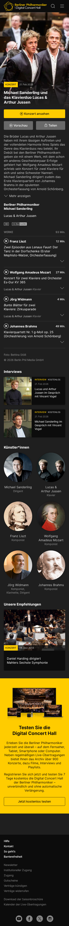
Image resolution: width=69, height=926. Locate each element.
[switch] (62, 261)
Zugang (9, 875)
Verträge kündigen (15, 885)
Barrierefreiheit (13, 856)
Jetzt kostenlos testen (34, 801)
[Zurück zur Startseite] (25, 6)
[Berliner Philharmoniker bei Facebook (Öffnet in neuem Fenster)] (29, 918)
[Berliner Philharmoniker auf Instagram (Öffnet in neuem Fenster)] (50, 918)
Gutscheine (11, 880)
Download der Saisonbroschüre (23, 899)
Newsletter (10, 864)
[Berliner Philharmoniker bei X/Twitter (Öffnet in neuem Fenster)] (39, 918)
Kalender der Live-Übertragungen (25, 904)
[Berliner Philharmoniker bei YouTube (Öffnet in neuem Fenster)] (19, 918)
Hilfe (6, 841)
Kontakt (8, 846)
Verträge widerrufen (16, 890)
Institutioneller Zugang (18, 870)
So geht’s (10, 851)
